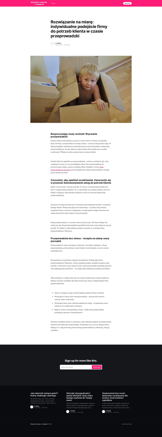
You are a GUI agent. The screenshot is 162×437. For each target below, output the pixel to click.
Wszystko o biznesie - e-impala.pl (39, 3)
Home (53, 3)
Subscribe (127, 3)
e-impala (58, 43)
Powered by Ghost (127, 424)
